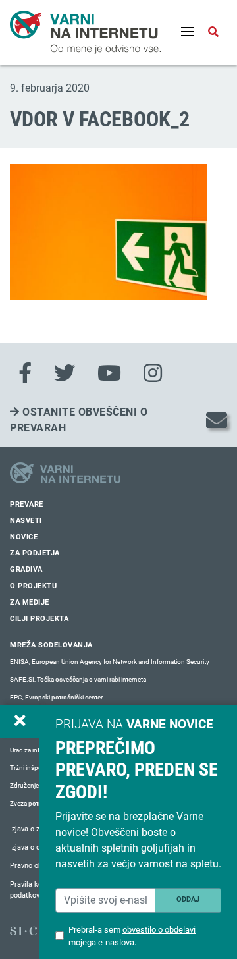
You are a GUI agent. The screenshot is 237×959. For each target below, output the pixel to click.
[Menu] (187, 32)
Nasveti (26, 520)
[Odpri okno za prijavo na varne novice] (20, 721)
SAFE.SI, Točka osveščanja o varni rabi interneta (78, 679)
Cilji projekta (39, 619)
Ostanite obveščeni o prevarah (78, 420)
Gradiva (26, 569)
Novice (24, 537)
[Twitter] (64, 373)
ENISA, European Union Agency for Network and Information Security (109, 661)
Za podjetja (35, 553)
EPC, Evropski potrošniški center (56, 697)
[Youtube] (109, 373)
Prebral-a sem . (132, 936)
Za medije (29, 602)
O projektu (33, 586)
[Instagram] (153, 373)
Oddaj (187, 899)
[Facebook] (25, 373)
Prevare (26, 504)
